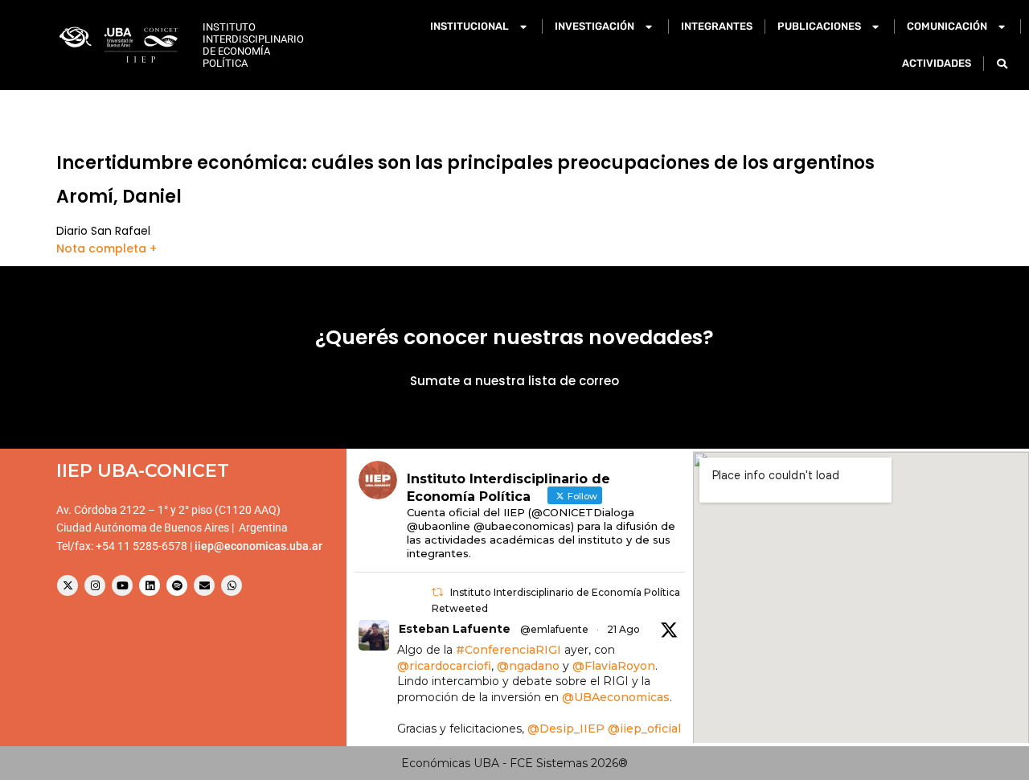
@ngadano (528, 666)
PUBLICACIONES (819, 26)
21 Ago (623, 629)
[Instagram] (94, 585)
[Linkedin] (149, 585)
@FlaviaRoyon (613, 666)
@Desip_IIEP (566, 728)
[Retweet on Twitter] (437, 592)
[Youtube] (122, 585)
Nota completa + (106, 248)
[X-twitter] (67, 585)
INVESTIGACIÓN (594, 26)
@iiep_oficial (644, 728)
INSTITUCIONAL (469, 26)
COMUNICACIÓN (947, 26)
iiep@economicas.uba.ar (258, 546)
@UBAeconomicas (616, 697)
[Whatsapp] (231, 585)
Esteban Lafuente (454, 629)
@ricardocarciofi (444, 666)
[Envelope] (204, 585)
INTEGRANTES (716, 26)
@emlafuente (554, 629)
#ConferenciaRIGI (508, 649)
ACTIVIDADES (936, 63)
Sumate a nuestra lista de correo (514, 380)
